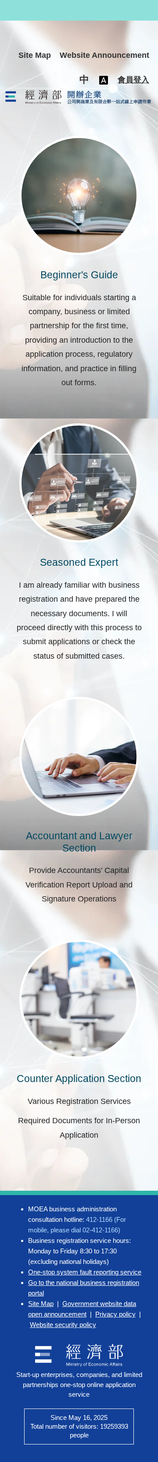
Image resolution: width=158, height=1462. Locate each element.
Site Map (34, 55)
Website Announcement (104, 55)
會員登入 (133, 79)
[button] (84, 80)
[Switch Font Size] (103, 80)
